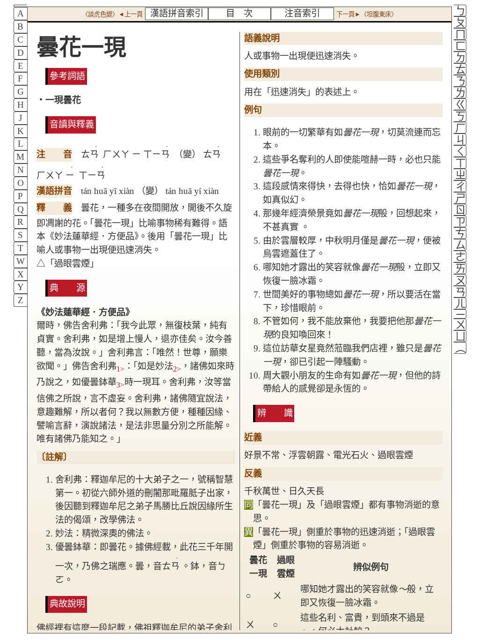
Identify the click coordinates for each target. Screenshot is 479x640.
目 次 (239, 13)
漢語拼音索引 (176, 13)
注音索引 (302, 13)
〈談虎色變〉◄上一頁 (112, 14)
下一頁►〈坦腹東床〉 (366, 14)
